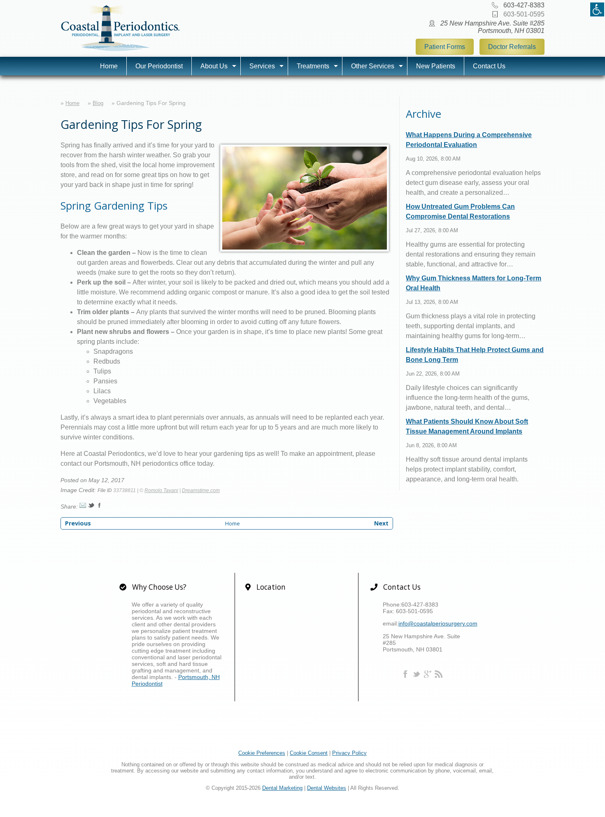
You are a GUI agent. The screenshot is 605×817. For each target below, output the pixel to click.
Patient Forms (444, 46)
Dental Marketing (282, 788)
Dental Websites (326, 788)
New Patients (435, 66)
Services (262, 66)
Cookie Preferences (261, 753)
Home (109, 66)
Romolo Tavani (161, 490)
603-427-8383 (523, 5)
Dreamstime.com (201, 490)
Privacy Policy (349, 753)
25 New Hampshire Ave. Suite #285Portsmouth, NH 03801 (492, 27)
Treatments (313, 66)
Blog (98, 103)
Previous (78, 523)
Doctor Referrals (512, 46)
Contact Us (489, 66)
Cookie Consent (309, 753)
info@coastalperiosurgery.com (437, 623)
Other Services (372, 66)
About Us (214, 66)
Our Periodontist (159, 66)
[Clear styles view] (597, 9)
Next (381, 523)
